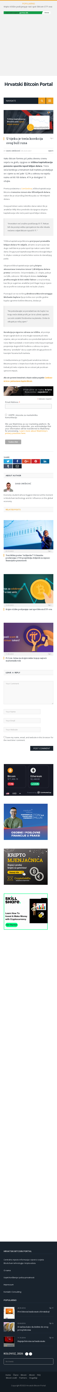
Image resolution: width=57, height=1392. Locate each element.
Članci (15, 1375)
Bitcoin (11, 776)
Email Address (12, 402)
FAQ (39, 1375)
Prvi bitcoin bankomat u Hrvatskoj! (34, 1311)
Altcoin (32, 1375)
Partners (23, 1378)
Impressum (9, 1284)
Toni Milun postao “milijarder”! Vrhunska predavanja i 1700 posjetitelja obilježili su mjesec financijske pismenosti (28, 558)
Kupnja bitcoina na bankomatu (31, 1341)
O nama (7, 1270)
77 (52, 1308)
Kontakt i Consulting (12, 1292)
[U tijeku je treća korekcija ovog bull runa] (28, 122)
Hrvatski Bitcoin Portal (28, 84)
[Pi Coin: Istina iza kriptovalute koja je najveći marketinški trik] (28, 639)
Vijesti (50, 151)
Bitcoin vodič (11, 1378)
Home (8, 1375)
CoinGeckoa (26, 188)
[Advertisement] (28, 44)
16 (52, 1323)
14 (52, 1338)
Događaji (33, 1378)
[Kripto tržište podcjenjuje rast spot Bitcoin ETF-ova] (28, 590)
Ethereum (36, 776)
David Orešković (13, 151)
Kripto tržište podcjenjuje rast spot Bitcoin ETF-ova (28, 6)
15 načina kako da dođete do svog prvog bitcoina (33, 1328)
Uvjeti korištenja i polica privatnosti (19, 1277)
